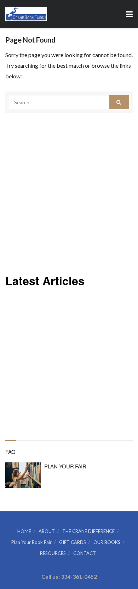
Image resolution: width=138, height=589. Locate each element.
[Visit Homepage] (26, 14)
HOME (24, 531)
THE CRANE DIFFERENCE (88, 531)
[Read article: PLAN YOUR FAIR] (23, 475)
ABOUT (47, 531)
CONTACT (84, 553)
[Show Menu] (129, 14)
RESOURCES (53, 553)
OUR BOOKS (106, 542)
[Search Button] (119, 102)
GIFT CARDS (72, 542)
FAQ (10, 451)
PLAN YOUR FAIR (65, 466)
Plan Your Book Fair (31, 542)
